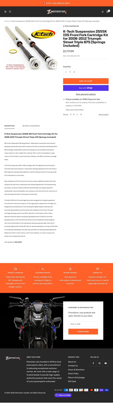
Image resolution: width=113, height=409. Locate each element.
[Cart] (107, 12)
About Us (72, 362)
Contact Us (73, 366)
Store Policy (73, 373)
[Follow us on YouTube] (106, 363)
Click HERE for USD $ (61, 3)
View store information (75, 110)
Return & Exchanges (31, 126)
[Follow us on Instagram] (99, 363)
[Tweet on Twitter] (77, 114)
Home (6, 21)
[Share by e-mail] (81, 114)
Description (9, 126)
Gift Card (72, 381)
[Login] (103, 12)
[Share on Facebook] (70, 114)
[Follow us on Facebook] (93, 363)
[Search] (10, 12)
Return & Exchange (76, 377)
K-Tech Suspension (71, 26)
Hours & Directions (76, 370)
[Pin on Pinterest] (73, 114)
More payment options (86, 94)
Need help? (104, 114)
